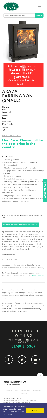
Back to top (40, 376)
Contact (24, 393)
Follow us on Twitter (23, 363)
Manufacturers (25, 390)
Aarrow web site (38, 276)
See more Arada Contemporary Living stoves (20, 224)
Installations (36, 390)
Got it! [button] (34, 411)
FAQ (16, 390)
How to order (45, 190)
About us (9, 390)
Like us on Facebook (10, 363)
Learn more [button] (7, 414)
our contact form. (13, 298)
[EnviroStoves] (11, 12)
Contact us (37, 363)
